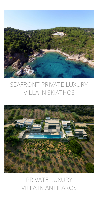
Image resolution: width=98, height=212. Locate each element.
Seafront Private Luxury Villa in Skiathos (49, 88)
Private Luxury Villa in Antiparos (49, 183)
